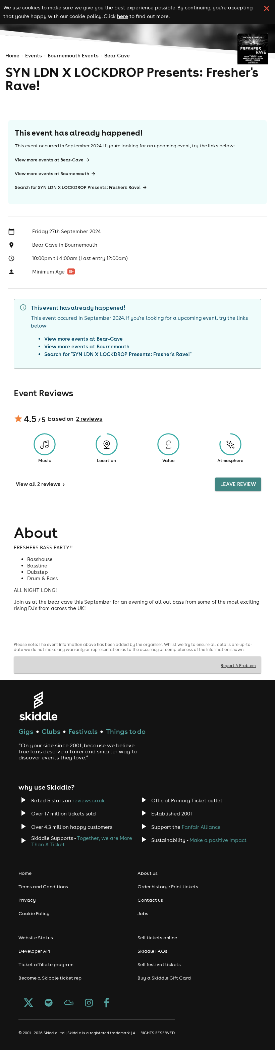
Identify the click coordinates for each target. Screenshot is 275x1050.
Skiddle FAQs (152, 951)
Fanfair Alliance (201, 827)
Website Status (35, 938)
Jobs (143, 913)
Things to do (126, 731)
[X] (28, 1003)
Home (12, 55)
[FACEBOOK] (106, 1003)
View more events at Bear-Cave (49, 160)
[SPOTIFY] (49, 1003)
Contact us (150, 900)
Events (33, 55)
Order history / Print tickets (168, 887)
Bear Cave (117, 55)
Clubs (51, 731)
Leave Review (238, 484)
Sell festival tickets (159, 964)
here (122, 16)
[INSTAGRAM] (89, 1003)
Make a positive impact (217, 840)
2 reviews (89, 418)
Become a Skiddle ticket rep (49, 978)
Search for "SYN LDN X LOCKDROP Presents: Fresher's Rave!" (117, 354)
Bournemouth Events (73, 55)
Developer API (34, 951)
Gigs (25, 731)
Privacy (27, 900)
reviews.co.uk (88, 800)
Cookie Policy (34, 913)
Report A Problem (238, 665)
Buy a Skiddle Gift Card (164, 978)
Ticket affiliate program (45, 964)
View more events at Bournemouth (52, 174)
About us (148, 873)
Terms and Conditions (43, 887)
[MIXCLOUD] (69, 1003)
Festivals (83, 731)
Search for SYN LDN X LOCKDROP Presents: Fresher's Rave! (78, 187)
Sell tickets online (157, 938)
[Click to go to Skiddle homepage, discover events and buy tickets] (38, 706)
